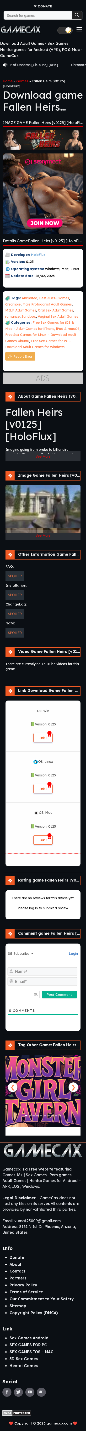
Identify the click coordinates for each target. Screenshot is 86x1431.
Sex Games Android (29, 1337)
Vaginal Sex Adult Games (58, 316)
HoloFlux (38, 255)
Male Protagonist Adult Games (47, 304)
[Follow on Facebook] (6, 1392)
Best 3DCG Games (54, 298)
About (16, 1264)
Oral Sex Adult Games (55, 310)
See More (43, 456)
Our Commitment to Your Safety (42, 1298)
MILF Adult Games (20, 310)
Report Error (22, 356)
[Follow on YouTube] (29, 1392)
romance (12, 316)
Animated (29, 298)
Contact (17, 1271)
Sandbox (29, 316)
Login (73, 953)
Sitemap (18, 1305)
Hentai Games (24, 1365)
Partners (18, 1278)
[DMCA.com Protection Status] (16, 1412)
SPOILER (15, 576)
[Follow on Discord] (41, 1392)
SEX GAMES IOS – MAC (31, 1351)
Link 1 (43, 738)
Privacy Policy (23, 1285)
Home (8, 81)
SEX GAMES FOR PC (28, 1344)
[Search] (77, 15)
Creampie (13, 304)
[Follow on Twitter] (18, 1392)
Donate (45, 6)
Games (22, 81)
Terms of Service (26, 1292)
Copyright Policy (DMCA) (34, 1312)
